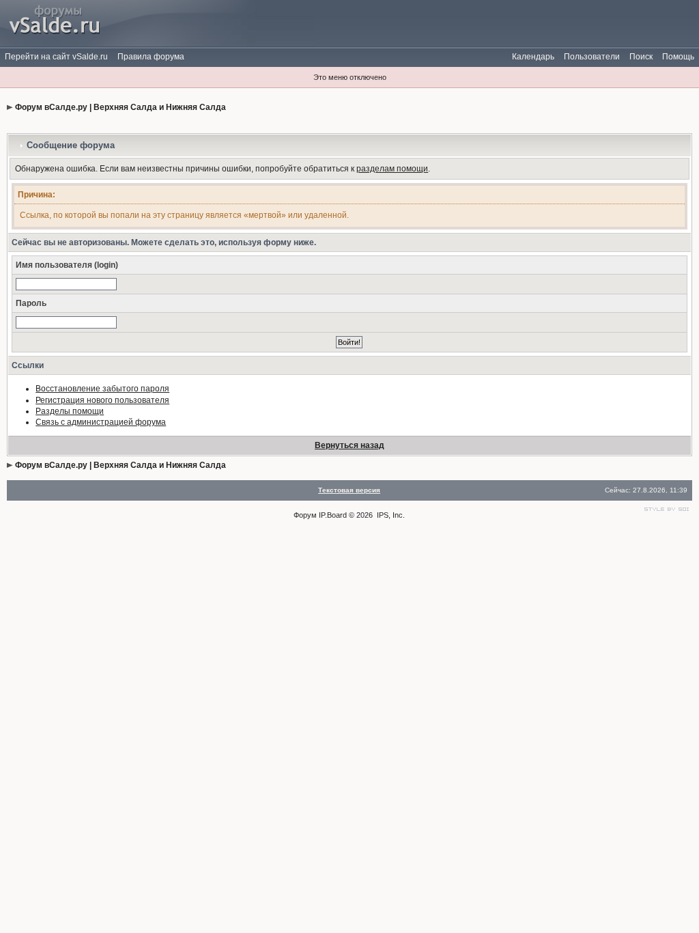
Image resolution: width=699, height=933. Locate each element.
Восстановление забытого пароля (102, 388)
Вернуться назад (349, 445)
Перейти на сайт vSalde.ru (56, 56)
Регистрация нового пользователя (102, 400)
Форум (305, 515)
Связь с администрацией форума (100, 422)
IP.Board (333, 515)
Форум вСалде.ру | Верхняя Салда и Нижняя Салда (120, 107)
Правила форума (150, 56)
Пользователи (592, 56)
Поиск (641, 56)
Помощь (678, 56)
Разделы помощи (69, 411)
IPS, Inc (390, 515)
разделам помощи (392, 168)
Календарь (533, 56)
